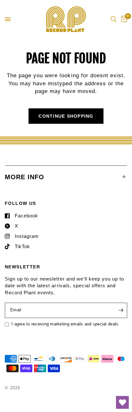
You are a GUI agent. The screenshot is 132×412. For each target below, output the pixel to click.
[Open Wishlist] (122, 402)
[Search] (113, 19)
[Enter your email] (120, 310)
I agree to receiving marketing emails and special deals (65, 324)
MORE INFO (24, 177)
